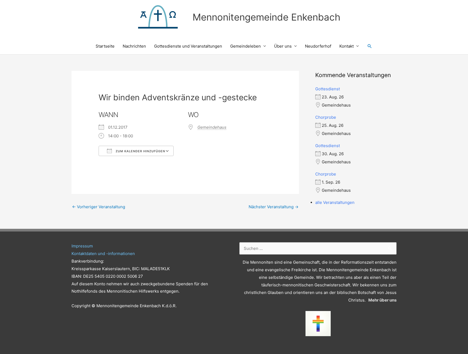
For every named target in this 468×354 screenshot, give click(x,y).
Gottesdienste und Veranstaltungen (188, 46)
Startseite (105, 46)
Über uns (283, 46)
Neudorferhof (318, 46)
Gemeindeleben (245, 46)
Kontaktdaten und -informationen (103, 253)
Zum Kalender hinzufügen (140, 151)
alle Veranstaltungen (335, 202)
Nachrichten (134, 46)
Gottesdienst (327, 88)
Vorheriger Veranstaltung (98, 206)
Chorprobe (325, 117)
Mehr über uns (382, 300)
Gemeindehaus (211, 127)
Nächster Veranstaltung (273, 206)
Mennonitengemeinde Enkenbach (266, 17)
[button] (369, 46)
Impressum (82, 246)
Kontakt (346, 46)
